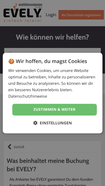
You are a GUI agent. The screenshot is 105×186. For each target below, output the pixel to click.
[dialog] (52, 93)
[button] (52, 123)
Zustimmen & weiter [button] (55, 109)
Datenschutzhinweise (27, 96)
